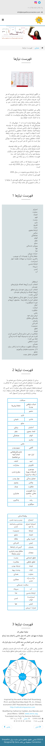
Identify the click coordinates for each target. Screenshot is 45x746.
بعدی (8, 727)
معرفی (37, 48)
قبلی (37, 727)
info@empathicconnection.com (28, 12)
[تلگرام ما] (39, 2)
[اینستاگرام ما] (35, 2)
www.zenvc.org (31, 713)
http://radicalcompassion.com (22, 707)
